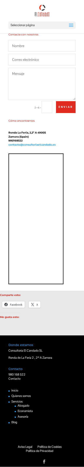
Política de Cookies (49, 447)
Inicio (14, 390)
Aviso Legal (25, 447)
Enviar (66, 106)
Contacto (14, 379)
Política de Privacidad (39, 451)
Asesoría (23, 416)
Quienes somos (21, 396)
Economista (25, 411)
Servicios (17, 401)
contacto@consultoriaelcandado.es (32, 144)
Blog (14, 422)
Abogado (23, 405)
